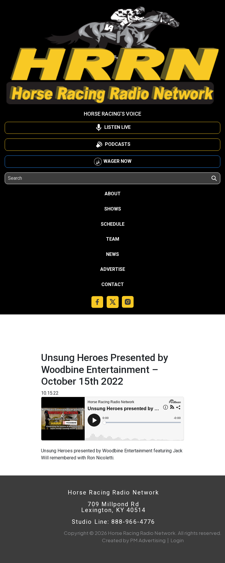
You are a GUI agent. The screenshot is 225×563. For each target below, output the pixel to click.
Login (177, 540)
